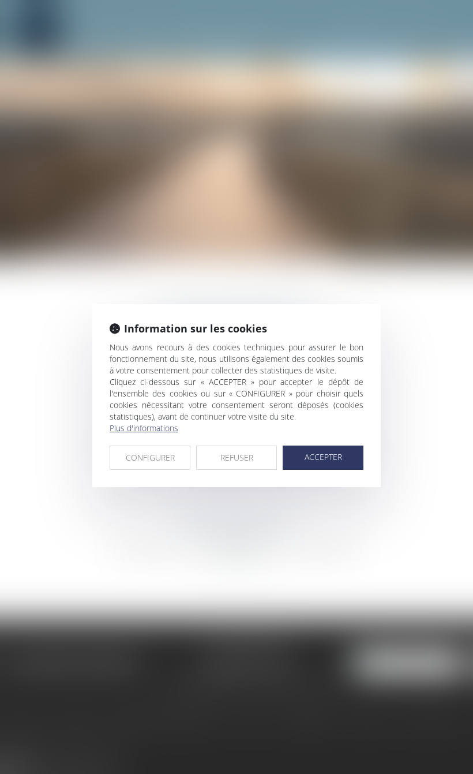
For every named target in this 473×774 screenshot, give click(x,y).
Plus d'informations (144, 427)
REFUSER (236, 457)
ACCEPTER (323, 456)
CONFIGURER (150, 457)
